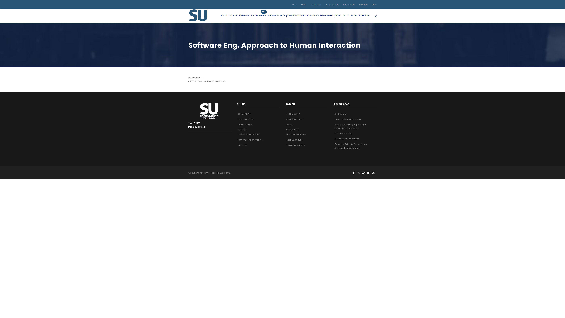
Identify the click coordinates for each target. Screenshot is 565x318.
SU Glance (364, 15)
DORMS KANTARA (246, 119)
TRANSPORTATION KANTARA (251, 140)
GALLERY (290, 124)
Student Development (330, 15)
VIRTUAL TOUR (292, 129)
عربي (294, 4)
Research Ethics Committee (348, 119)
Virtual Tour (316, 4)
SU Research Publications (347, 138)
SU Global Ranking (343, 133)
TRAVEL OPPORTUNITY (296, 134)
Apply (303, 4)
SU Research (313, 15)
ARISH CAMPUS (293, 114)
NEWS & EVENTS (245, 124)
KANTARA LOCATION (295, 145)
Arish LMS (363, 4)
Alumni (346, 15)
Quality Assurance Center (292, 15)
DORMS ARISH (244, 114)
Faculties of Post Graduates (252, 15)
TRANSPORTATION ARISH (249, 134)
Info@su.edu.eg (196, 126)
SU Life (354, 15)
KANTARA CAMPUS (294, 119)
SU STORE (242, 129)
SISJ (374, 4)
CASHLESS (242, 145)
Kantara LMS (349, 4)
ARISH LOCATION (294, 140)
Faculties (233, 15)
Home (224, 15)
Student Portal (332, 4)
